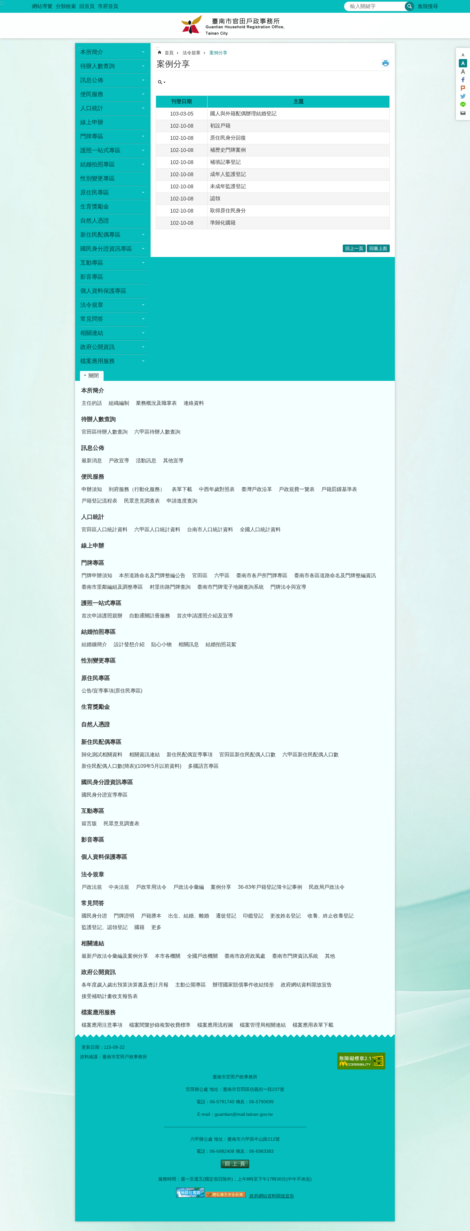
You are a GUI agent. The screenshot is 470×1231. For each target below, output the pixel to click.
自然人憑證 (94, 220)
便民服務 (92, 476)
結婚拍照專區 (98, 632)
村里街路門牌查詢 (170, 587)
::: (2, 2)
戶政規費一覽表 (297, 489)
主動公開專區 (190, 984)
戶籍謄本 (151, 915)
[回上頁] (235, 1166)
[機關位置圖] (190, 1195)
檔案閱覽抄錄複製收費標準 (160, 1025)
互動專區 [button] (91, 263)
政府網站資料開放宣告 (306, 984)
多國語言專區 (203, 766)
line (463, 105)
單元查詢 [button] (162, 82)
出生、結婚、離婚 (188, 915)
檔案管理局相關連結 (263, 1025)
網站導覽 (42, 6)
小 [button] (463, 55)
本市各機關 (167, 956)
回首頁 (87, 6)
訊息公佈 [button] (91, 80)
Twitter (463, 96)
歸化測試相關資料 (102, 754)
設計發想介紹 (129, 644)
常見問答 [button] (91, 319)
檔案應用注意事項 (102, 1025)
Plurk (463, 88)
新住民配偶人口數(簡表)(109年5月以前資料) (131, 766)
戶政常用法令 (151, 887)
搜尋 (349, 4)
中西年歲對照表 (217, 489)
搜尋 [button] (409, 6)
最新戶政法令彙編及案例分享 (115, 956)
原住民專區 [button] (94, 192)
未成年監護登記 (228, 186)
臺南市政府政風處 (244, 956)
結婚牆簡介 (94, 644)
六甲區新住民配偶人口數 (310, 754)
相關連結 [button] (91, 333)
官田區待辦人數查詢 (105, 431)
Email (463, 113)
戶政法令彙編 (188, 887)
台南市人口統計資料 (210, 529)
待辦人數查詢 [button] (97, 66)
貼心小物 (161, 644)
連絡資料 (194, 403)
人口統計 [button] (91, 108)
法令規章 (191, 52)
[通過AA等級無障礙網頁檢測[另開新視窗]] (361, 1061)
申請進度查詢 (182, 500)
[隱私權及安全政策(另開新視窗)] (226, 1195)
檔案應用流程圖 (215, 1025)
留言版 (89, 823)
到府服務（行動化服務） (137, 489)
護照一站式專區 (101, 603)
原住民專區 (95, 678)
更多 (156, 927)
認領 (215, 198)
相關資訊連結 (144, 754)
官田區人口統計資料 (105, 529)
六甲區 (222, 575)
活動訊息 (146, 460)
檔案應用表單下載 (313, 1025)
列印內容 (385, 63)
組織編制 (119, 403)
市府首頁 (108, 6)
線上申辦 (91, 122)
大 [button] (463, 71)
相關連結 (92, 943)
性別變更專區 (97, 178)
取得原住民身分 (228, 210)
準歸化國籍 (223, 222)
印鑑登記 (253, 915)
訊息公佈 (92, 448)
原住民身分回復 (228, 137)
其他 (330, 956)
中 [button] (463, 63)
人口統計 (92, 517)
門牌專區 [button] (91, 136)
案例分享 (218, 52)
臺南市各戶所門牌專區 (261, 575)
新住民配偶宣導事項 (190, 754)
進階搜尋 (428, 6)
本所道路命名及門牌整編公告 (152, 575)
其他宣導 (173, 460)
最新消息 (92, 460)
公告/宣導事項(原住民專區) (112, 690)
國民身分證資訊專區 (107, 782)
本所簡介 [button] (91, 52)
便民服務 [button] (91, 94)
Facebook (463, 80)
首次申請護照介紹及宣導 (205, 615)
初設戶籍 (220, 125)
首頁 (169, 52)
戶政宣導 (119, 460)
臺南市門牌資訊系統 (295, 956)
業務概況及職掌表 (156, 403)
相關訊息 (188, 644)
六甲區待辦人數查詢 (157, 431)
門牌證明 (124, 915)
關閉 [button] (94, 375)
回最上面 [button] (378, 248)
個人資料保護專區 (103, 291)
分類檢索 (66, 6)
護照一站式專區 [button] (100, 150)
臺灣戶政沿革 (256, 489)
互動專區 (92, 811)
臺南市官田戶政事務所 (235, 25)
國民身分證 (94, 915)
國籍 (139, 927)
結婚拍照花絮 (221, 644)
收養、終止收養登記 (331, 915)
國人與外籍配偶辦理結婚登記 (243, 113)
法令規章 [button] (91, 305)
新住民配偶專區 (101, 742)
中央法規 (119, 887)
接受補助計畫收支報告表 (110, 996)
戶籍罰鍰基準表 (339, 489)
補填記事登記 (225, 162)
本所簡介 (92, 390)
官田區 (200, 575)
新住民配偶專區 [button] (100, 234)
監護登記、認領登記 (105, 927)
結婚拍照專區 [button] (97, 164)
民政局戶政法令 (327, 887)
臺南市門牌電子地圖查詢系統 (230, 587)
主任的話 (92, 403)
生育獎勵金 (94, 206)
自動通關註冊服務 (149, 615)
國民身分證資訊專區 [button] (106, 248)
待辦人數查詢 (98, 419)
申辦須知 (92, 489)
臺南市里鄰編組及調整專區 (112, 587)
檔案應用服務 (98, 1012)
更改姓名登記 (285, 915)
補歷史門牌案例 (228, 150)
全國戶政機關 (202, 956)
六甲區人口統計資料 (157, 529)
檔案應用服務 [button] (97, 361)
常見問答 (92, 903)
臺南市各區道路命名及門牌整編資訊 (335, 575)
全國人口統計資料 (260, 529)
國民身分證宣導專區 (105, 794)
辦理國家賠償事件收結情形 (243, 984)
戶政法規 (92, 887)
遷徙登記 (226, 915)
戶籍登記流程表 (99, 500)
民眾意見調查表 (142, 500)
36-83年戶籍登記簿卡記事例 (270, 887)
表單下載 (182, 489)
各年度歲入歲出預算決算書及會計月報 (125, 984)
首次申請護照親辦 (102, 615)
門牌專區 (92, 563)
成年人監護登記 (228, 174)
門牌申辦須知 (97, 575)
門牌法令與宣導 (288, 587)
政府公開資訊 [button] (97, 347)
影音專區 (91, 277)
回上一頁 (354, 248)
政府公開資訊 (98, 972)
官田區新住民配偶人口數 (247, 754)
